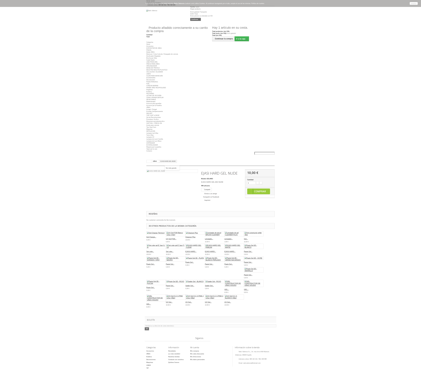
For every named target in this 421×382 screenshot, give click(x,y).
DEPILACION (150, 131)
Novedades (172, 351)
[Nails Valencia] (166, 15)
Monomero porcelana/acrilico (155, 121)
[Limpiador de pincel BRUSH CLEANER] (214, 233)
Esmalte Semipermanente (154, 111)
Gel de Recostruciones (153, 117)
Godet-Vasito (150, 60)
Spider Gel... (189, 286)
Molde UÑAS (150, 52)
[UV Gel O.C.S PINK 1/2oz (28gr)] (175, 297)
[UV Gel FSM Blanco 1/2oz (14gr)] (175, 233)
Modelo (203, 179)
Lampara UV (150, 137)
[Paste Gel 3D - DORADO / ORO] (156, 259)
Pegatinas (149, 89)
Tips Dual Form (151, 127)
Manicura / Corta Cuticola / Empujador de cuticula (162, 54)
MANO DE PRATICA (153, 68)
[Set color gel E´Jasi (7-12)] (175, 246)
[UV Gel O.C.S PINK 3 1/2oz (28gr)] (214, 297)
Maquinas (149, 129)
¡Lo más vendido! (174, 354)
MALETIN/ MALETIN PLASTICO (156, 70)
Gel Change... (151, 237)
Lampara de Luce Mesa (153, 141)
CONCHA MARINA (152, 86)
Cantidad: (250, 180)
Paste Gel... (248, 251)
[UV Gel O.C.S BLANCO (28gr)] (234, 297)
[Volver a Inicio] (149, 161)
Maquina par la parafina (153, 147)
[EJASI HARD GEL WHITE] (234, 246)
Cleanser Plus (190, 237)
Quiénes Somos (173, 362)
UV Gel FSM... (171, 239)
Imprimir (207, 200)
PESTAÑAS (150, 93)
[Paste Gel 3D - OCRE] (253, 258)
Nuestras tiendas (174, 357)
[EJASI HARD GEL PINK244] (214, 246)
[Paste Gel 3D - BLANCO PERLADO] (214, 259)
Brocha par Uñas (151, 58)
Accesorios (149, 46)
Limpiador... (209, 239)
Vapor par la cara (151, 149)
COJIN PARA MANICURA (154, 76)
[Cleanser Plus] (195, 233)
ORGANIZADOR (151, 66)
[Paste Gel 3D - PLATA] (195, 258)
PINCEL (149, 50)
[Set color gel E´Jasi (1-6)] (156, 246)
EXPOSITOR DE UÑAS (154, 48)
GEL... (226, 289)
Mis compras (194, 351)
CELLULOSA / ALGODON (154, 72)
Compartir (207, 189)
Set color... (150, 251)
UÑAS (148, 107)
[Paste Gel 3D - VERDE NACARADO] (234, 259)
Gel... (246, 239)
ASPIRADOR (150, 143)
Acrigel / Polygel (151, 109)
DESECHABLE (151, 99)
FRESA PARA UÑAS (153, 64)
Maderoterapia (150, 101)
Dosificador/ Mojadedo (153, 56)
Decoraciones (150, 80)
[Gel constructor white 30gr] (253, 233)
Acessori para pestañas (153, 103)
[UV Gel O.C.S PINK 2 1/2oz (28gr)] (195, 297)
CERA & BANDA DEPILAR (154, 97)
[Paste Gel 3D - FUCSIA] (156, 282)
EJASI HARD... (190, 251)
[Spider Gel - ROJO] (214, 281)
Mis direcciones (195, 357)
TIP (147, 368)
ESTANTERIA (150, 78)
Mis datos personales (197, 359)
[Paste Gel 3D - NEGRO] (175, 259)
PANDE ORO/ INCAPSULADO (156, 88)
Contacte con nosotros (176, 359)
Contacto (149, 151)
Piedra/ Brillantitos (152, 82)
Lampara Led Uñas (152, 133)
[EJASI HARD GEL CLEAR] (195, 246)
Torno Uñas (150, 135)
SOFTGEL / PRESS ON (154, 123)
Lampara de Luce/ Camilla (154, 139)
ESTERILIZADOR (152, 145)
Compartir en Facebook (211, 197)
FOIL (148, 84)
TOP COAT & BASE (152, 115)
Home (148, 44)
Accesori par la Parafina (154, 105)
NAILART (149, 113)
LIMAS (148, 74)
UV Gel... (169, 302)
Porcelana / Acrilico (152, 119)
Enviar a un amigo (210, 193)
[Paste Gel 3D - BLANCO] (253, 246)
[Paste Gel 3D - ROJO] (175, 281)
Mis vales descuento (197, 354)
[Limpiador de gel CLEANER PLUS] (234, 233)
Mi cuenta (194, 347)
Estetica (149, 91)
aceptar (414, 3)
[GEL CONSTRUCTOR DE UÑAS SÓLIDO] (234, 283)
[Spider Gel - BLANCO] (195, 281)
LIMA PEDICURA (151, 62)
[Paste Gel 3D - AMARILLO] (253, 269)
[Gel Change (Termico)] (156, 233)
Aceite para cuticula (152, 125)
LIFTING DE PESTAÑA (153, 95)
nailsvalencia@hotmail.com (252, 363)
